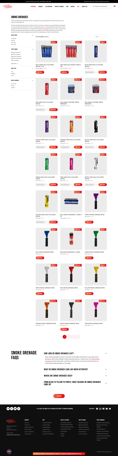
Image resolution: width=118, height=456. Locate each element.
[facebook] (11, 408)
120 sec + (13, 87)
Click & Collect (28, 429)
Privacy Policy (78, 453)
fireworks (46, 28)
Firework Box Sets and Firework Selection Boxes (66, 423)
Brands (72, 6)
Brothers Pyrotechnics (16, 58)
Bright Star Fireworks (16, 56)
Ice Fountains (48, 6)
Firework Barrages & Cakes (67, 427)
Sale (78, 6)
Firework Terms (46, 429)
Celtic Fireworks (15, 60)
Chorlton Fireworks (104, 451)
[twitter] (8, 408)
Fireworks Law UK (47, 431)
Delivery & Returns (29, 427)
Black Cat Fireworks (15, 54)
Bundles (41, 6)
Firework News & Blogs (48, 434)
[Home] (7, 6)
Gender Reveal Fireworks (102, 433)
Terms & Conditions (29, 431)
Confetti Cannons (59, 6)
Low (12, 71)
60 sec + (13, 85)
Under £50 (13, 38)
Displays (63, 433)
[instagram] (18, 408)
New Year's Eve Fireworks (103, 431)
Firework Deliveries (47, 422)
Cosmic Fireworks (83, 434)
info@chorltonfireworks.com (13, 434)
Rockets (62, 436)
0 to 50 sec (13, 83)
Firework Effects (46, 427)
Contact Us (27, 425)
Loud (12, 75)
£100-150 (13, 42)
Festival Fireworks (101, 429)
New (67, 6)
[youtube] (15, 408)
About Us (27, 422)
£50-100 (13, 40)
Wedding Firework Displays (103, 422)
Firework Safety (46, 425)
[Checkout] (114, 6)
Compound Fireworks (66, 429)
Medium (13, 73)
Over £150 (13, 44)
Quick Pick (84, 6)
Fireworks (33, 6)
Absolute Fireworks (15, 52)
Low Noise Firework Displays (103, 436)
